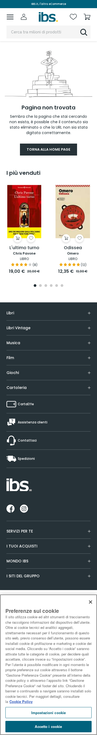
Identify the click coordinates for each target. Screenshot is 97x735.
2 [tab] (40, 286)
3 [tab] (46, 286)
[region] (48, 664)
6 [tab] (62, 286)
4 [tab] (51, 286)
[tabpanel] (24, 229)
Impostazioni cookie (48, 712)
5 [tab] (57, 286)
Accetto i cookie (48, 726)
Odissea (73, 248)
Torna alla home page (48, 149)
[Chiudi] (90, 602)
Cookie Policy (21, 701)
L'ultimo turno (24, 248)
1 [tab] (35, 286)
